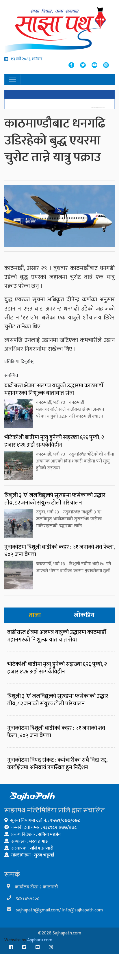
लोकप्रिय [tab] (84, 615)
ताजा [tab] (35, 615)
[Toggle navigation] (12, 79)
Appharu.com (39, 940)
